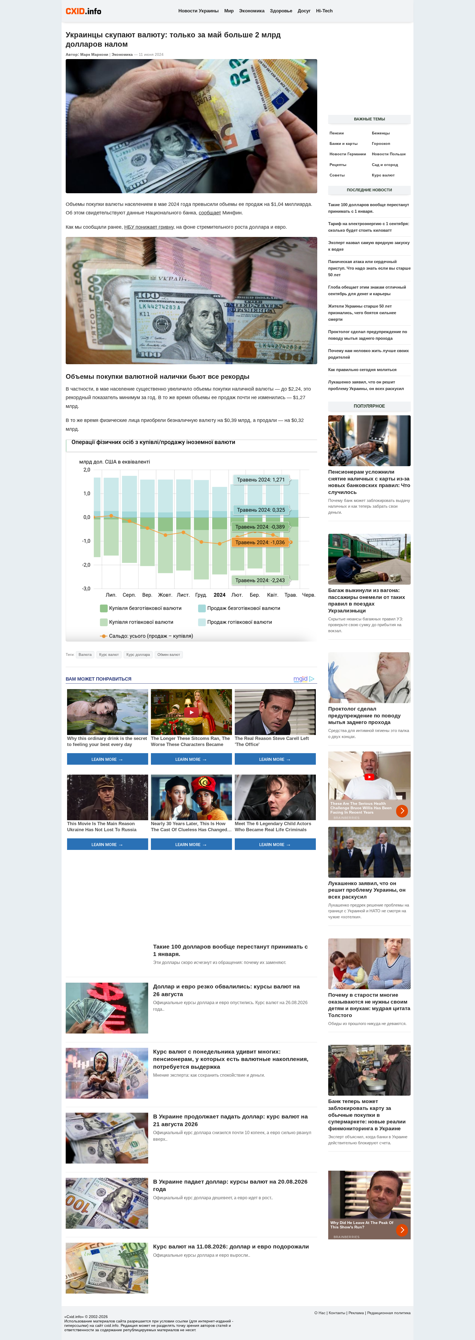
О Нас (319, 1313)
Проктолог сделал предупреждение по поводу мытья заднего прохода (364, 715)
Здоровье (281, 10)
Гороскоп (381, 143)
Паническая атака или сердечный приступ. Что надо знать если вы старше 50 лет (369, 268)
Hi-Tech (324, 10)
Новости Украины (198, 10)
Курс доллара (138, 655)
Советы (337, 175)
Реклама (356, 1313)
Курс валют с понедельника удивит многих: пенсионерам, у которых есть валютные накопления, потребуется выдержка (230, 1059)
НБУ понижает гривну (148, 227)
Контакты (337, 1313)
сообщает (210, 212)
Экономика (251, 10)
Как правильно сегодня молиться (362, 369)
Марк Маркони (94, 54)
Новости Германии (348, 154)
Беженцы (381, 133)
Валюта (85, 655)
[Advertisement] (191, 895)
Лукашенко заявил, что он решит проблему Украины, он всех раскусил (366, 890)
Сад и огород (385, 164)
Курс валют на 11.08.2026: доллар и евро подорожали (231, 1246)
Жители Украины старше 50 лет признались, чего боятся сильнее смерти (362, 313)
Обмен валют (169, 655)
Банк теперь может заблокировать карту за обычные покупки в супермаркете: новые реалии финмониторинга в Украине (367, 1114)
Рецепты (338, 164)
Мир (229, 10)
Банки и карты (344, 143)
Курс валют (109, 655)
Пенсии (337, 133)
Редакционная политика (389, 1313)
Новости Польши (389, 154)
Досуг (304, 10)
